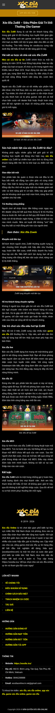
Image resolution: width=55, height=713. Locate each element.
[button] (3, 4)
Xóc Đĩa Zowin (28, 232)
